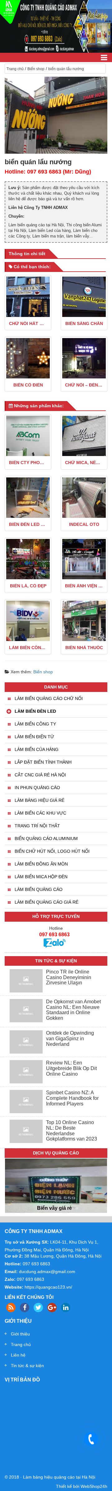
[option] (56, 1193)
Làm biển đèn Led (35, 711)
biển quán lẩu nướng (66, 69)
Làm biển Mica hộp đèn (41, 876)
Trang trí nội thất (37, 825)
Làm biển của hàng (36, 749)
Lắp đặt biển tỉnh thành (43, 762)
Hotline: (13, 1263)
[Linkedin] (65, 1307)
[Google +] (52, 1307)
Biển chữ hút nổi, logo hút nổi (52, 851)
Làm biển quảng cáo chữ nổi (49, 698)
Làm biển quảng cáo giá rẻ (46, 902)
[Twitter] (38, 1307)
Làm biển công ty (35, 723)
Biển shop (35, 69)
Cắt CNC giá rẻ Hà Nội (40, 774)
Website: (14, 1287)
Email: (11, 1271)
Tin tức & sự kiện (27, 1365)
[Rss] (11, 1307)
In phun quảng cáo (37, 787)
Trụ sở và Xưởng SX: (27, 1242)
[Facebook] (24, 1307)
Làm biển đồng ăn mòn (41, 863)
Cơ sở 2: (14, 1256)
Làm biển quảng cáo (39, 889)
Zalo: (10, 1279)
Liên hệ (18, 1355)
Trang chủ (15, 69)
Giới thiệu (20, 1333)
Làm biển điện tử (34, 736)
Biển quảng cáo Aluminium (46, 838)
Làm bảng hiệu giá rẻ (39, 800)
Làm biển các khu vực (40, 813)
